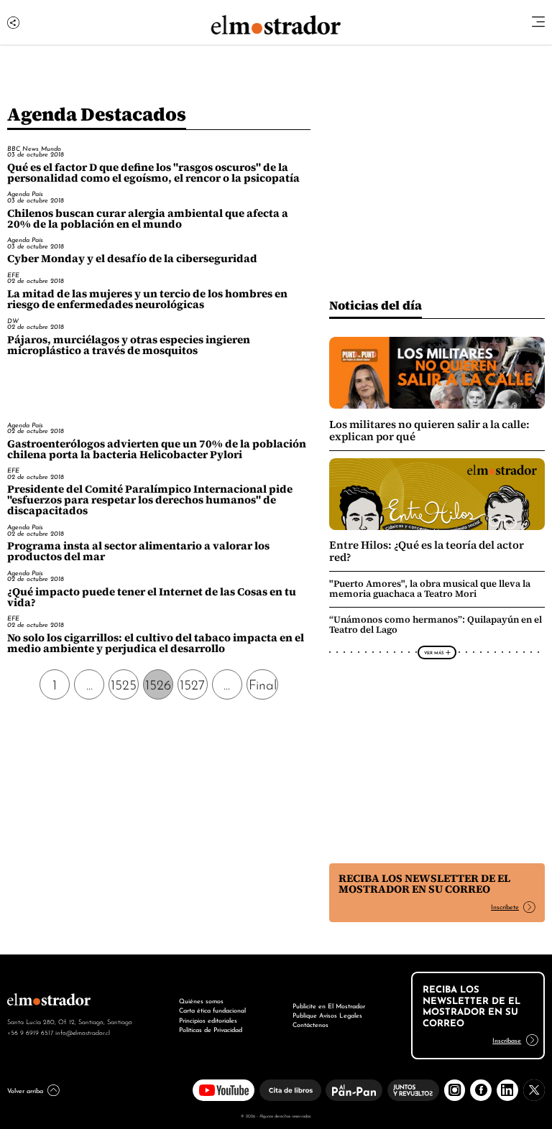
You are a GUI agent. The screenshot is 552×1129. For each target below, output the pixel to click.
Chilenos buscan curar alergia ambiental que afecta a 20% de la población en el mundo (147, 218)
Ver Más (433, 652)
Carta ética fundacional (212, 1009)
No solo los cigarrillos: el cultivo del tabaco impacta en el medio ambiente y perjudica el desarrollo (155, 643)
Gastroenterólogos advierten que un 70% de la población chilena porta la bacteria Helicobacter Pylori (156, 449)
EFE (13, 274)
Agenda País (25, 193)
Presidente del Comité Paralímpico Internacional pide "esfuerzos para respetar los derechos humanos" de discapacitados (150, 500)
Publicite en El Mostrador (329, 1005)
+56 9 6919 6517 (30, 1032)
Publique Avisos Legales (327, 1014)
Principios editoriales (208, 1020)
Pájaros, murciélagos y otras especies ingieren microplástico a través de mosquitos (128, 345)
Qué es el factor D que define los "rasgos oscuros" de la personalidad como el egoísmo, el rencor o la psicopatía (153, 172)
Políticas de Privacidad (210, 1029)
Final (263, 683)
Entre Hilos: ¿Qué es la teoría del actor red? (426, 551)
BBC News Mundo (34, 148)
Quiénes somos (201, 1000)
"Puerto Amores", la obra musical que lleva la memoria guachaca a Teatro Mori (429, 588)
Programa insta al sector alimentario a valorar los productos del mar (138, 551)
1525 (124, 683)
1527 (192, 683)
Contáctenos (310, 1024)
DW (13, 320)
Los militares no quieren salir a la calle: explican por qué (429, 430)
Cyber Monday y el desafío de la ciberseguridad (132, 258)
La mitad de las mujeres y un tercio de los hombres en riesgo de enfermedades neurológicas (147, 299)
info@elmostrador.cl (82, 1032)
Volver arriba (25, 1090)
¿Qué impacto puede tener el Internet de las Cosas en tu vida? (151, 597)
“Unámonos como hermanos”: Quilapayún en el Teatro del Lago (435, 624)
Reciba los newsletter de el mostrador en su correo (424, 883)
